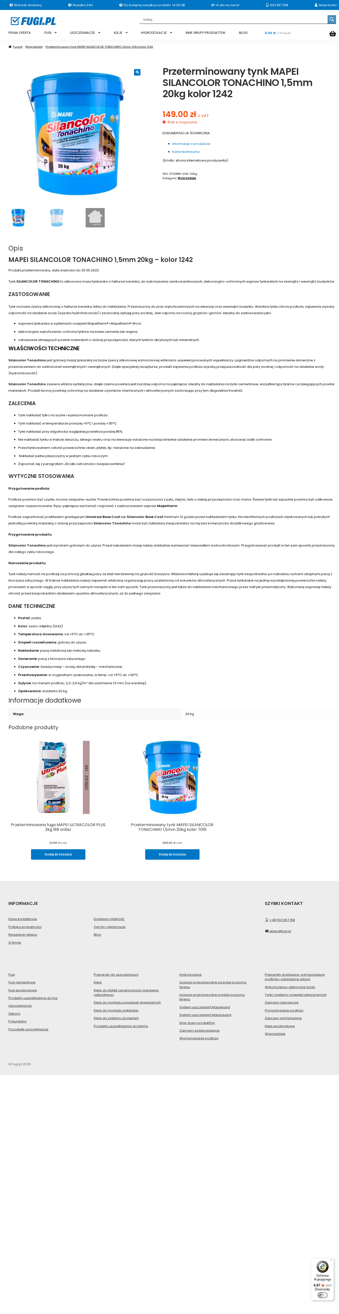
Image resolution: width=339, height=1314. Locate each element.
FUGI (47, 32)
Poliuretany (17, 1021)
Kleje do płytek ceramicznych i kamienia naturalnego (126, 992)
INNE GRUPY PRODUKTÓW (205, 32)
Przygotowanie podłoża (284, 1010)
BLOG (243, 32)
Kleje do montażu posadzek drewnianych (127, 1002)
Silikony (14, 1013)
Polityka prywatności (24, 927)
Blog (97, 934)
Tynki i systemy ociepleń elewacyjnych (296, 994)
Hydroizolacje (190, 974)
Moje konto (327, 5)
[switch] (323, 1295)
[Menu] (331, 1261)
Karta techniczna (186, 151)
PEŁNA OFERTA (19, 32)
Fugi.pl (17, 47)
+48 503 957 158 (282, 920)
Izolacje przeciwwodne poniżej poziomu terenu (212, 997)
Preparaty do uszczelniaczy (116, 974)
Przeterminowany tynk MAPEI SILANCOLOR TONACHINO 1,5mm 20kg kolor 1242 (99, 47)
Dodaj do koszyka (58, 854)
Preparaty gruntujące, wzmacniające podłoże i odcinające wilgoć (295, 976)
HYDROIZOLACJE (154, 32)
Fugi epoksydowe (22, 990)
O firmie (14, 942)
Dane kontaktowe (22, 919)
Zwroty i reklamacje (110, 927)
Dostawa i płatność (109, 919)
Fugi (11, 974)
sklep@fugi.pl (280, 931)
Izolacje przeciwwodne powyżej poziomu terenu (212, 984)
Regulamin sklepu (22, 934)
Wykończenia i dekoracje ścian (290, 987)
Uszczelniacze (20, 1005)
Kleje (98, 982)
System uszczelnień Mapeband (204, 1007)
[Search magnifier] (332, 19)
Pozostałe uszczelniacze (28, 1029)
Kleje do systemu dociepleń (116, 1018)
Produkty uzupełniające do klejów (121, 1026)
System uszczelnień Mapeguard (205, 1015)
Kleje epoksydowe (280, 1026)
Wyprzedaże (33, 47)
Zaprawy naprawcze (282, 1002)
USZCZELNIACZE (82, 32)
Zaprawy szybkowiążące (199, 1030)
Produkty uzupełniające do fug (33, 998)
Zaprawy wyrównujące (283, 1018)
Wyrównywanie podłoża (198, 1038)
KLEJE (118, 32)
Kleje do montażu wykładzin (116, 1010)
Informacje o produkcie (191, 143)
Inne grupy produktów (197, 1022)
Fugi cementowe (21, 982)
